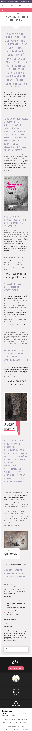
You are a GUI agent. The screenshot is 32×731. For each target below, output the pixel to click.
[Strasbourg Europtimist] (16, 692)
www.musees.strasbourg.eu (12, 616)
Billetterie (16, 10)
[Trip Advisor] (16, 705)
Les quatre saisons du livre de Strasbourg (19, 564)
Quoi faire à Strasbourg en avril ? (19, 325)
